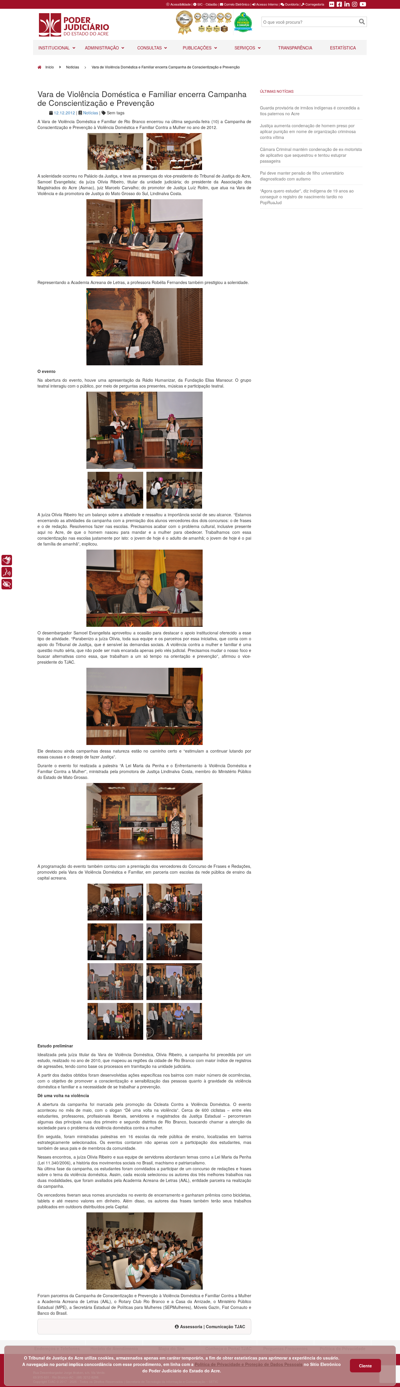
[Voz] (6, 572)
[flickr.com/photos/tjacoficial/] (332, 5)
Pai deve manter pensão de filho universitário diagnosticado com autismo (302, 176)
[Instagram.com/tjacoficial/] (354, 5)
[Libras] (6, 560)
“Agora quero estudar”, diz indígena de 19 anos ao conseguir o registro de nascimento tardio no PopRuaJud (307, 196)
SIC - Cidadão (206, 4)
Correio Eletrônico (236, 4)
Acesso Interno (266, 4)
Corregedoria (314, 4)
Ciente (365, 1366)
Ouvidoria (291, 4)
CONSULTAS (150, 48)
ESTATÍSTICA (343, 48)
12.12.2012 (64, 113)
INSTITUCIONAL (54, 48)
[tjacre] (347, 5)
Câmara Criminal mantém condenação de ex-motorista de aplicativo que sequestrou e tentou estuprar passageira (311, 155)
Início (49, 66)
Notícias (72, 66)
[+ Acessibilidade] (6, 584)
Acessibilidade (180, 4)
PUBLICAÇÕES (198, 48)
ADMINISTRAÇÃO (102, 48)
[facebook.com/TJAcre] (339, 5)
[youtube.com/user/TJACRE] (363, 5)
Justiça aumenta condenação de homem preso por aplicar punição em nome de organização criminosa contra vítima (308, 131)
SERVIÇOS (245, 48)
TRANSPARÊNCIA (295, 48)
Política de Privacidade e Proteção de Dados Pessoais (248, 1364)
